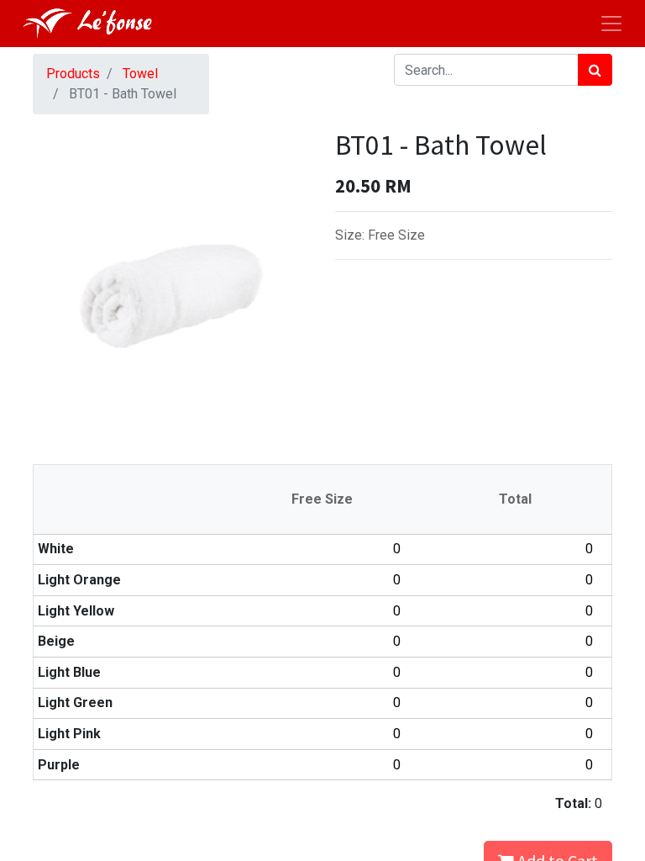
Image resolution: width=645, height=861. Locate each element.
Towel (140, 74)
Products (73, 74)
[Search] (595, 70)
